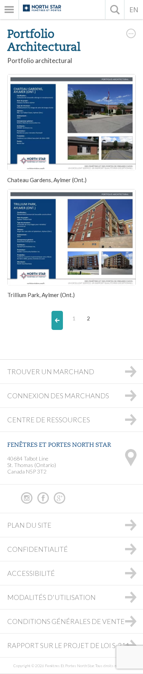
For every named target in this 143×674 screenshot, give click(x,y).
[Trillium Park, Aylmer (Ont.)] (71, 237)
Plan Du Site (29, 525)
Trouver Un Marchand (50, 371)
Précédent (57, 320)
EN (133, 9)
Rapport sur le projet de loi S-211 (68, 645)
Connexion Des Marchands (58, 395)
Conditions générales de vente (66, 621)
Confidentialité (37, 549)
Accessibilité (31, 573)
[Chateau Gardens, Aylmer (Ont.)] (71, 122)
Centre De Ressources (48, 419)
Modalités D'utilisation (51, 597)
